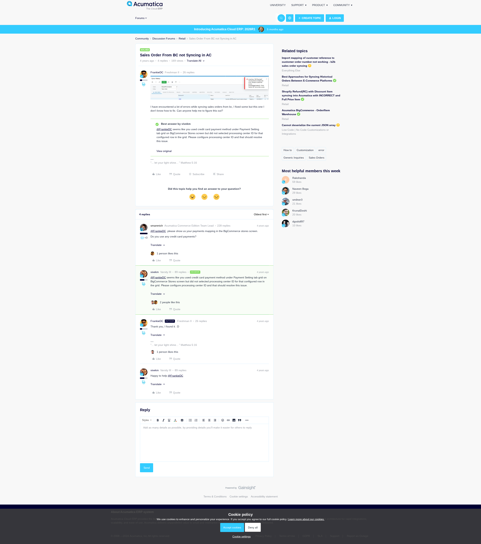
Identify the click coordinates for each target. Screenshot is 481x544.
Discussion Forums (163, 38)
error (321, 150)
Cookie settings (239, 496)
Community (341, 5)
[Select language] (289, 18)
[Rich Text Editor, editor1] (204, 443)
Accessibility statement (264, 496)
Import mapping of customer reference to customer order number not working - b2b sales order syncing (308, 61)
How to (288, 150)
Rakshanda (299, 177)
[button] (309, 18)
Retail (182, 38)
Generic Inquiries (294, 157)
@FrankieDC (164, 129)
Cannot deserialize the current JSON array (309, 125)
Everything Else (291, 70)
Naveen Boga (300, 188)
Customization (305, 150)
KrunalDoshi (299, 210)
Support (297, 5)
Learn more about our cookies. (306, 519)
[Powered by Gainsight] (240, 489)
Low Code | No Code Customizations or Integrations (305, 131)
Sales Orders (316, 157)
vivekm (155, 272)
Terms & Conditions (215, 496)
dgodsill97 (298, 221)
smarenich (157, 225)
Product (318, 5)
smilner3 (297, 199)
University (278, 5)
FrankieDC (157, 72)
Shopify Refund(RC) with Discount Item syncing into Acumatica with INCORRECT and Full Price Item (311, 95)
